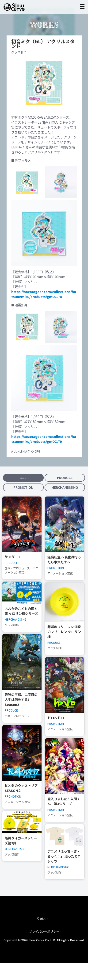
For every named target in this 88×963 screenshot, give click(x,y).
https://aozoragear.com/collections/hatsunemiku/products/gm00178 (43, 294)
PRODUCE (65, 477)
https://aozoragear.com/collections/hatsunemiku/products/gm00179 (43, 439)
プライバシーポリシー (44, 931)
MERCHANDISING (64, 487)
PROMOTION (23, 487)
